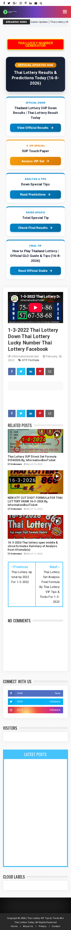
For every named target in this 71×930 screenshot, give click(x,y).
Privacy (42, 926)
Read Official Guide (33, 271)
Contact (56, 926)
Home (14, 926)
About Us (28, 926)
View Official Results (33, 128)
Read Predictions (33, 194)
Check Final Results (33, 228)
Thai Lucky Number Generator (35, 44)
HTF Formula (30, 360)
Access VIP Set (33, 161)
